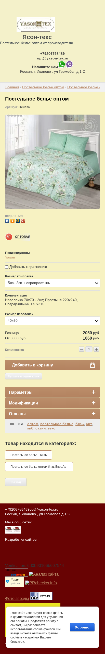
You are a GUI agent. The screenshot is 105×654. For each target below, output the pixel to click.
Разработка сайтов (20, 539)
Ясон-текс (37, 37)
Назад (16, 482)
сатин (40, 428)
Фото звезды (17, 598)
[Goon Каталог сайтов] (41, 598)
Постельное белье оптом (43, 87)
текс (51, 428)
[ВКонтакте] (7, 220)
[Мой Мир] (18, 220)
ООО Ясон (10, 570)
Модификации (23, 403)
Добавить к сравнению (27, 267)
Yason (10, 257)
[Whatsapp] (61, 67)
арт (89, 424)
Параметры (21, 392)
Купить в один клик (23, 376)
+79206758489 (52, 54)
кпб (30, 428)
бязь (79, 424)
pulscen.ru (17, 583)
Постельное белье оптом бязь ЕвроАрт (39, 466)
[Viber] (69, 67)
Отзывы (17, 414)
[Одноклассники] (13, 220)
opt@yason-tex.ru (52, 58)
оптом (32, 424)
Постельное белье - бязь (28, 455)
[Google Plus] (24, 220)
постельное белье (56, 424)
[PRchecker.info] (41, 583)
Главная (12, 87)
